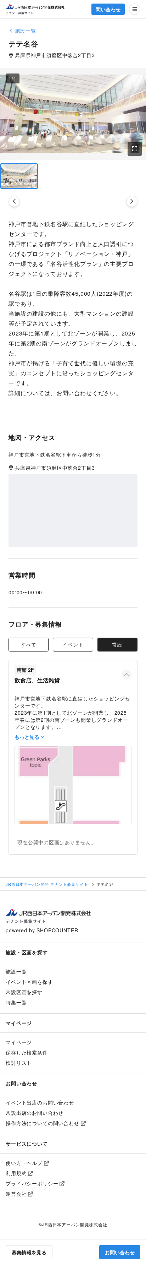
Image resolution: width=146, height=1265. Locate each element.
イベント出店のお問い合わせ (40, 1102)
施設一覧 (16, 971)
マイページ (19, 1042)
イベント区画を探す (29, 981)
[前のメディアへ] (14, 201)
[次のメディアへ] (131, 201)
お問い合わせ (120, 1252)
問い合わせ (108, 9)
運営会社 (16, 1193)
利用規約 (16, 1173)
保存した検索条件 (27, 1052)
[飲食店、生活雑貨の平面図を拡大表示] (73, 785)
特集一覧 (16, 1002)
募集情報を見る (29, 1252)
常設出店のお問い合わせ (34, 1112)
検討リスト (19, 1062)
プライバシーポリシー (32, 1183)
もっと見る (27, 736)
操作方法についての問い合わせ (42, 1123)
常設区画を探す (24, 992)
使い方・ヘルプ (24, 1162)
